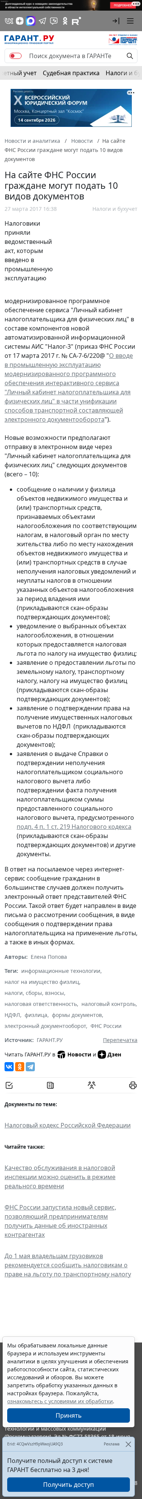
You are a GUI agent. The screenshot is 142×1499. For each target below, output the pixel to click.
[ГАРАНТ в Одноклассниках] (65, 20)
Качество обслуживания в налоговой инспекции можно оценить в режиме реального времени (60, 1177)
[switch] (15, 56)
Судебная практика (71, 73)
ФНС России (106, 1025)
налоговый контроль (108, 1003)
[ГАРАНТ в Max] (31, 21)
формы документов (77, 1014)
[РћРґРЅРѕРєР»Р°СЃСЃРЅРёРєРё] (19, 1066)
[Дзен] (19, 21)
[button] (116, 21)
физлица (36, 1014)
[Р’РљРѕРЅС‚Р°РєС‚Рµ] (9, 1066)
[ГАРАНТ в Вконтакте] (9, 20)
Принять (69, 1415)
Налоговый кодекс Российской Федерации (68, 1125)
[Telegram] (30, 1066)
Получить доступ (68, 1484)
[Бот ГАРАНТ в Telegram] (53, 20)
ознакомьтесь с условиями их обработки (60, 1401)
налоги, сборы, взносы (34, 992)
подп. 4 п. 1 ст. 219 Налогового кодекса (74, 826)
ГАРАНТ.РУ (50, 1040)
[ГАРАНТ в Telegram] (42, 20)
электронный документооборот (45, 1025)
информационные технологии (60, 970)
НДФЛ (12, 1014)
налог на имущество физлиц (42, 981)
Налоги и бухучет (114, 208)
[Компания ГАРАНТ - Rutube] (76, 20)
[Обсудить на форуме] (91, 1085)
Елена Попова (49, 956)
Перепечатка (120, 1040)
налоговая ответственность (41, 1003)
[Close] (128, 1444)
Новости (79, 1054)
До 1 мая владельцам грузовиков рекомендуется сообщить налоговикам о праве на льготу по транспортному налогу (68, 1265)
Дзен (114, 1054)
